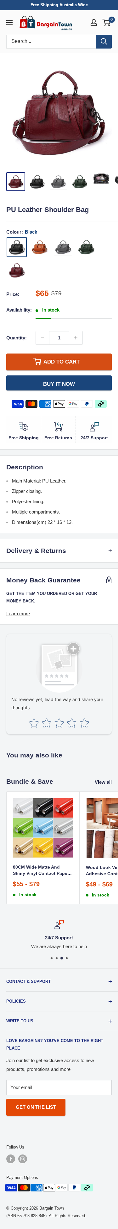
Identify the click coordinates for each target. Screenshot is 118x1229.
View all (103, 782)
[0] (106, 22)
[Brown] (40, 247)
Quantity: (16, 337)
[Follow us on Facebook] (10, 1158)
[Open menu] (9, 22)
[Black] (17, 247)
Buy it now (59, 384)
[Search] (104, 42)
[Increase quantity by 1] (75, 337)
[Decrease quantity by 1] (42, 337)
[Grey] (63, 247)
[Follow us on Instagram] (22, 1158)
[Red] (17, 270)
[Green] (86, 247)
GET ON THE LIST (36, 1107)
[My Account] (94, 22)
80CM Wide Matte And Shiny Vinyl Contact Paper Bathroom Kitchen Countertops (41, 871)
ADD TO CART (61, 362)
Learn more (18, 613)
